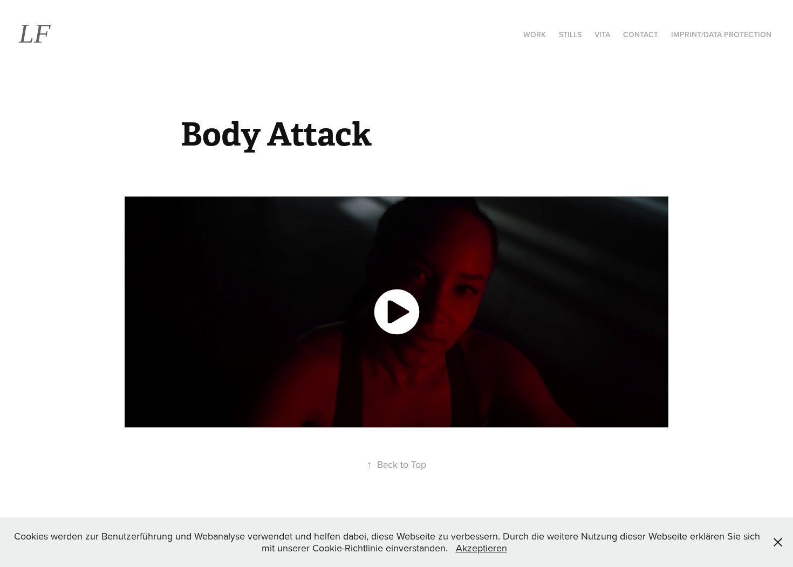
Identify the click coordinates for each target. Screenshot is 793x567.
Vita (602, 34)
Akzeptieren (481, 548)
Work (534, 34)
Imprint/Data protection (721, 34)
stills (570, 34)
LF (35, 33)
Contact (640, 34)
